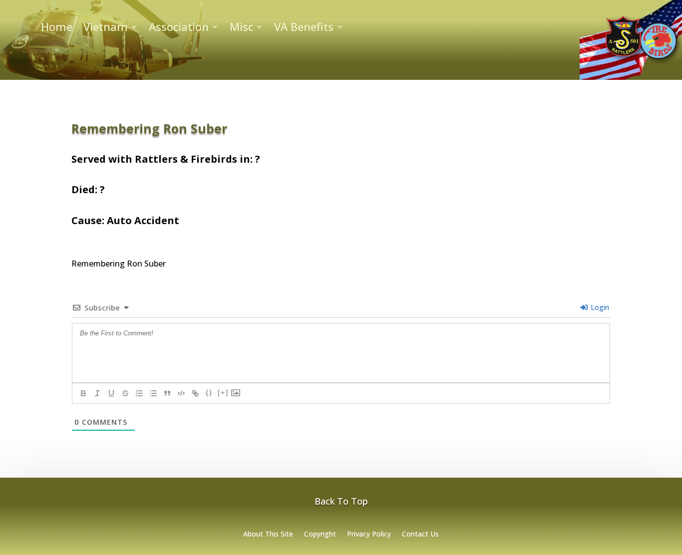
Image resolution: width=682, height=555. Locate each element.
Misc (241, 28)
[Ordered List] (139, 393)
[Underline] (111, 393)
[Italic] (97, 393)
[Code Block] (181, 393)
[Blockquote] (167, 393)
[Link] (195, 393)
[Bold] (83, 393)
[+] (223, 392)
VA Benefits (304, 28)
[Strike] (125, 393)
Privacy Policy (369, 535)
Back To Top (341, 501)
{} (209, 392)
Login (599, 307)
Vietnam (105, 28)
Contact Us (420, 535)
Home (56, 28)
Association (179, 28)
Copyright (320, 535)
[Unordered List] (153, 393)
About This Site (268, 535)
